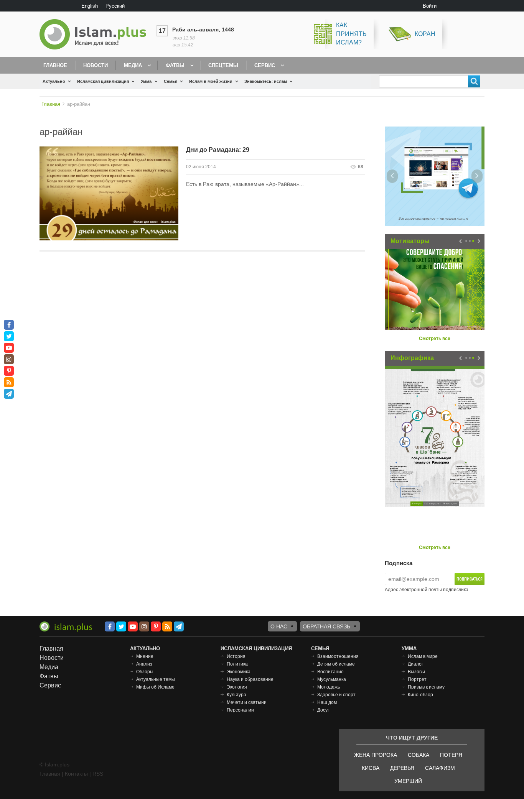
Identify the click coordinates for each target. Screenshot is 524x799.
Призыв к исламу (426, 687)
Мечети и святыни (247, 702)
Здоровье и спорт (336, 694)
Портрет (417, 679)
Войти (430, 6)
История (236, 656)
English (89, 6)
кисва (370, 768)
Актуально (54, 81)
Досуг (323, 710)
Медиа (133, 65)
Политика (237, 664)
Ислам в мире (423, 656)
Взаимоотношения (338, 656)
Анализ (144, 664)
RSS (97, 774)
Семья (170, 81)
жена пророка (375, 755)
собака (418, 755)
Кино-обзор (420, 694)
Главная (50, 104)
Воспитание (330, 671)
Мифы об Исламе (155, 687)
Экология (237, 687)
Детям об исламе (336, 664)
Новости (95, 65)
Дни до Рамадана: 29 (217, 149)
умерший (408, 781)
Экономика (238, 671)
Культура (236, 694)
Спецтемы (223, 65)
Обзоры (144, 671)
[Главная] (96, 34)
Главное (55, 65)
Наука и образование (250, 679)
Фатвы (175, 65)
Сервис (264, 65)
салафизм (440, 768)
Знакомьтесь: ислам (265, 81)
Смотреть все (434, 338)
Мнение (144, 656)
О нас (278, 626)
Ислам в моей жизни (210, 81)
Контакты (76, 774)
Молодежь (328, 687)
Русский (115, 6)
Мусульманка (331, 679)
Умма (146, 81)
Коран (425, 34)
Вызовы (416, 671)
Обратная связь (326, 626)
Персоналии (240, 710)
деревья (402, 768)
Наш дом (327, 702)
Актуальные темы (155, 679)
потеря (451, 755)
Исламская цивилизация (103, 81)
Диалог (415, 664)
